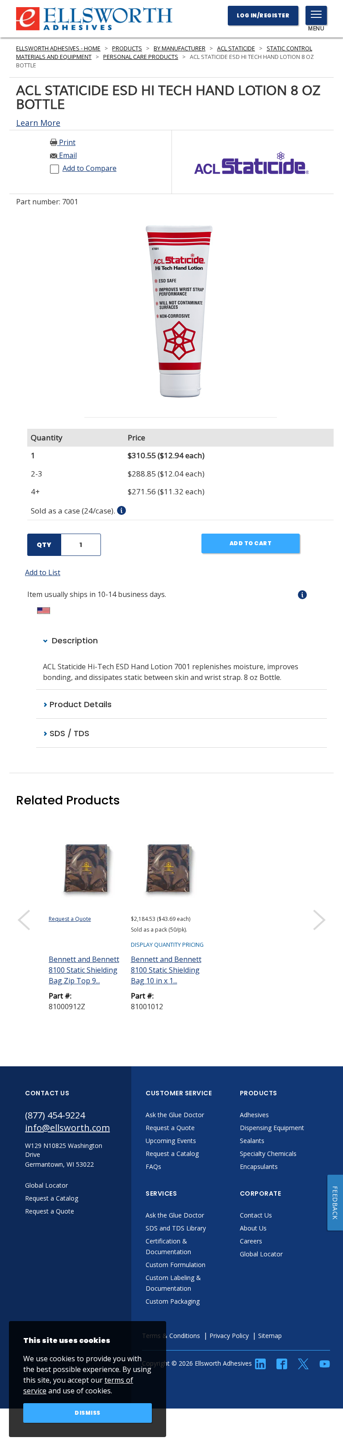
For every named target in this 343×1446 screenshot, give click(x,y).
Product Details (79, 704)
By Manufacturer (179, 48)
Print (66, 142)
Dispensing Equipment (272, 1127)
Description (74, 640)
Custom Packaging (173, 1301)
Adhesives (254, 1114)
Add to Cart (251, 543)
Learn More (38, 122)
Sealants (252, 1140)
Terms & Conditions (171, 1335)
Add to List (42, 572)
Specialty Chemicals (268, 1153)
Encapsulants (259, 1166)
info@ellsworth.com (67, 1128)
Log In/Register (263, 15)
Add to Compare (90, 168)
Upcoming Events (171, 1140)
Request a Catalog (172, 1153)
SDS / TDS (68, 733)
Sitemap (270, 1335)
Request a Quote (70, 919)
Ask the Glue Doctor (175, 1114)
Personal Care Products (140, 57)
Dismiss (87, 1413)
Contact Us (256, 1215)
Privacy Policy (229, 1335)
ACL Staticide (236, 48)
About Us (253, 1228)
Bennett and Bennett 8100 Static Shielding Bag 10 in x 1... (166, 970)
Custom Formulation (175, 1264)
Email (67, 155)
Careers (251, 1241)
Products (127, 48)
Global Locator (261, 1254)
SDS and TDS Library (176, 1228)
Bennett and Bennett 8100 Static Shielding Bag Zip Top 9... (84, 970)
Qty (44, 544)
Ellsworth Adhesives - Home (58, 48)
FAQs (153, 1166)
